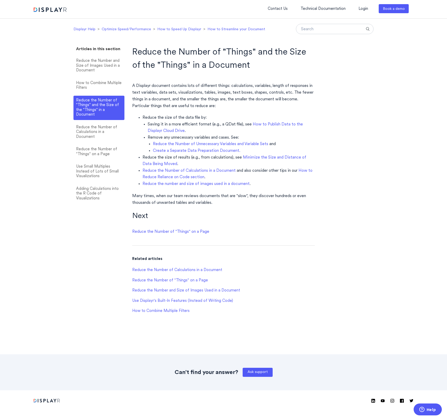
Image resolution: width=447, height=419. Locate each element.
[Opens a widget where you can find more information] (427, 409)
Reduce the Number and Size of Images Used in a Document (98, 65)
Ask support (258, 372)
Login (363, 9)
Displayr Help (84, 29)
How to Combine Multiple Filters (99, 85)
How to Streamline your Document (236, 29)
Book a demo (394, 9)
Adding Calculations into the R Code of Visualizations (97, 193)
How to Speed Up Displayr (179, 29)
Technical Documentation (323, 9)
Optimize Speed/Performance (126, 29)
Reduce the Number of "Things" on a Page (96, 151)
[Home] (50, 10)
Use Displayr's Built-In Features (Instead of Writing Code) (182, 301)
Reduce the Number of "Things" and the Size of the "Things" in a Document (97, 108)
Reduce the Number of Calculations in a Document (96, 132)
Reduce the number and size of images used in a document (196, 184)
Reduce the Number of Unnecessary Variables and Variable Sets (210, 144)
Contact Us (278, 9)
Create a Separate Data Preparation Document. (196, 151)
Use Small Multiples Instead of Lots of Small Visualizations (97, 171)
